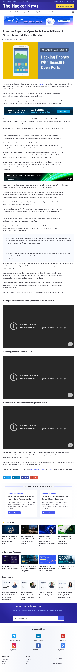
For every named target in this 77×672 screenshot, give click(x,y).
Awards (51, 12)
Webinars (28, 659)
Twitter (42, 469)
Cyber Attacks (27, 12)
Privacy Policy (30, 664)
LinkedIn (49, 469)
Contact (4, 664)
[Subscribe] (61, 618)
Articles (73, 577)
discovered (40, 84)
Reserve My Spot (14, 513)
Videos (66, 577)
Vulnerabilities (15, 12)
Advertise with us (6, 661)
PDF (59, 185)
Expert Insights (40, 12)
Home (5, 12)
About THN (5, 659)
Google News (34, 469)
